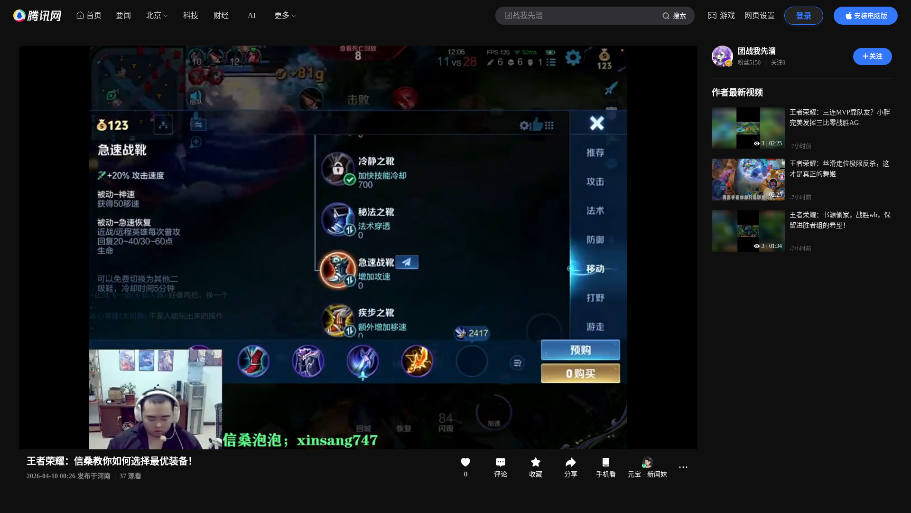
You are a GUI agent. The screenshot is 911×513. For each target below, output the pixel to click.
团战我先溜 (757, 51)
